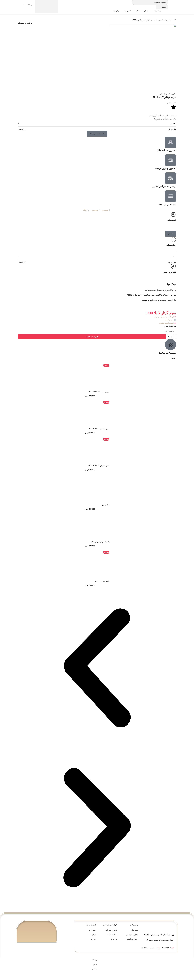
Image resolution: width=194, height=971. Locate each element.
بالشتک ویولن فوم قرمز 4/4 (100, 542)
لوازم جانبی (167, 20)
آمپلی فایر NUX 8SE (102, 581)
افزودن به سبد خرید (92, 336)
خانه (174, 20)
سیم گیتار (150, 20)
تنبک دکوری (105, 505)
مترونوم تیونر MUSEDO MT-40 (98, 392)
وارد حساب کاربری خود (153, 300)
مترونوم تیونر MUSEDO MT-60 (98, 466)
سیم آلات (158, 20)
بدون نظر (171, 103)
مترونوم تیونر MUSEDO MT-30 (98, 429)
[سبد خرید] (46, 4)
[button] (97, 134)
